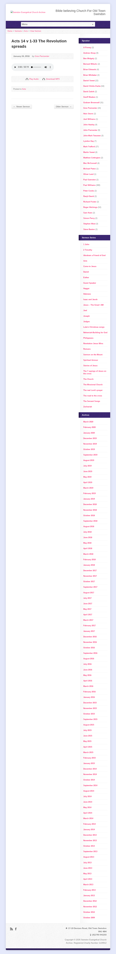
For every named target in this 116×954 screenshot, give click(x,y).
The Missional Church (93, 385)
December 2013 (90, 835)
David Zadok (88, 92)
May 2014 (87, 807)
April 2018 (87, 548)
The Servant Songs (91, 401)
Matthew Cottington (91, 158)
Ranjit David (88, 196)
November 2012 (90, 907)
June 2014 (87, 802)
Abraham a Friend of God (94, 255)
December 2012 (90, 901)
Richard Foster (89, 202)
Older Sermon (64, 106)
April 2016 (87, 681)
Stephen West (89, 224)
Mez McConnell (90, 163)
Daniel (86, 272)
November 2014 (90, 774)
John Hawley (88, 125)
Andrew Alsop (89, 53)
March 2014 (88, 818)
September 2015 (90, 719)
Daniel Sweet (89, 81)
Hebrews (87, 294)
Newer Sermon (21, 106)
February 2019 (89, 493)
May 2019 (87, 477)
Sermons (18, 31)
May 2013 (87, 874)
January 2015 (89, 763)
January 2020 (89, 433)
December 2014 (90, 769)
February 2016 (89, 692)
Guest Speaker (89, 283)
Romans (87, 349)
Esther (86, 277)
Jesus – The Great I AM (93, 305)
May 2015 (87, 741)
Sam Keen (87, 213)
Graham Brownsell (91, 102)
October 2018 (89, 515)
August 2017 (88, 593)
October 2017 (89, 581)
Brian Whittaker (90, 75)
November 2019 (90, 444)
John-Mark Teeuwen (92, 136)
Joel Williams (89, 119)
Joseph (86, 316)
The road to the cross (92, 396)
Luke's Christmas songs (93, 327)
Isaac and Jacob (90, 299)
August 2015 (88, 725)
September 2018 (90, 521)
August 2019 (88, 460)
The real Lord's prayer (93, 390)
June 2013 (87, 868)
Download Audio (43, 79)
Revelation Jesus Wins (93, 343)
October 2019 (89, 449)
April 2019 (87, 482)
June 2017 (87, 604)
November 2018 (90, 510)
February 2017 (89, 626)
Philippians (88, 338)
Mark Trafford (89, 147)
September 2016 (90, 653)
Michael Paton (89, 169)
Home (9, 31)
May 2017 (87, 609)
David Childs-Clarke (92, 86)
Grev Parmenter (42, 56)
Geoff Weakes (89, 97)
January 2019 (89, 499)
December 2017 (90, 570)
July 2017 (87, 598)
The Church (88, 379)
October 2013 (89, 846)
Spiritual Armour (90, 360)
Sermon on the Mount (92, 355)
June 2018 (87, 537)
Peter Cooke (88, 191)
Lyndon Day (88, 141)
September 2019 (90, 455)
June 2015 (87, 736)
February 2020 (89, 427)
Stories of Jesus (90, 366)
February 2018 (89, 559)
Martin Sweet (89, 152)
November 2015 (90, 708)
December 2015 (90, 703)
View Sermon (35, 31)
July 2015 (87, 730)
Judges (86, 321)
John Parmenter (90, 130)
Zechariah (87, 407)
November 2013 (90, 840)
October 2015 (89, 714)
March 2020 (88, 422)
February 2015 (89, 758)
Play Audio (27, 79)
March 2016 (88, 686)
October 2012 (89, 912)
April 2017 (87, 615)
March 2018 (88, 554)
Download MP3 (53, 79)
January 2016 (89, 697)
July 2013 (87, 863)
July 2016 (87, 664)
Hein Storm (88, 114)
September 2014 (90, 785)
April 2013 (87, 879)
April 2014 (87, 813)
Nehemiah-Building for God (95, 332)
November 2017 (90, 576)
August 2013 (88, 857)
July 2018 (87, 532)
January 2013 (89, 895)
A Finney (87, 47)
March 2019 (88, 488)
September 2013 (90, 851)
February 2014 (89, 824)
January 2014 (89, 829)
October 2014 (89, 780)
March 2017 (88, 620)
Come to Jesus (89, 266)
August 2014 (88, 791)
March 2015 (88, 752)
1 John (86, 244)
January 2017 (89, 631)
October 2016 (89, 648)
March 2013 (88, 884)
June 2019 (87, 471)
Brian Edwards (89, 69)
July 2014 (87, 796)
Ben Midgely (88, 58)
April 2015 (87, 747)
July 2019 (87, 466)
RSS (11, 928)
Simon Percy (89, 218)
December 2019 (90, 438)
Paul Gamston (89, 180)
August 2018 (88, 526)
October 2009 (89, 918)
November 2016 (90, 642)
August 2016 (88, 659)
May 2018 (87, 543)
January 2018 (89, 565)
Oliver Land (88, 174)
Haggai (86, 288)
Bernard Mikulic (90, 64)
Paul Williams (89, 185)
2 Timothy (87, 250)
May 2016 (87, 675)
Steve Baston (89, 229)
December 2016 (90, 637)
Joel (85, 310)
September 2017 (90, 587)
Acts (26, 31)
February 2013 (89, 890)
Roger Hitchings (90, 207)
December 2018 (90, 504)
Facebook (15, 928)
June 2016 (87, 670)
